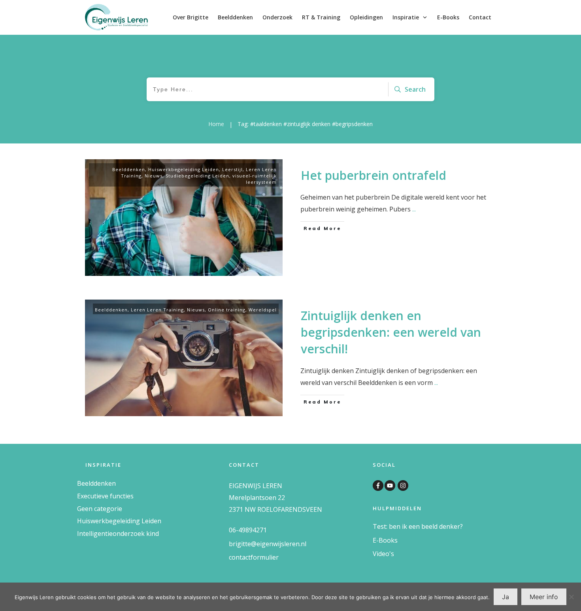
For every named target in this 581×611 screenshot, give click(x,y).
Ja (505, 597)
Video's (383, 553)
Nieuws (153, 176)
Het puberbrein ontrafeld (373, 175)
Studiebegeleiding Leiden (197, 176)
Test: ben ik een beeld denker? (418, 526)
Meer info (544, 597)
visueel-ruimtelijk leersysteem (254, 179)
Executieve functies (105, 496)
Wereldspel (263, 310)
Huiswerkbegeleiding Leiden (183, 169)
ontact (241, 557)
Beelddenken (128, 169)
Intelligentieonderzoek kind (118, 533)
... (414, 209)
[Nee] (571, 597)
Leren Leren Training (157, 310)
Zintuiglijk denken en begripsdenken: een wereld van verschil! (391, 332)
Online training (226, 310)
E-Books (385, 540)
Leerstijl (232, 169)
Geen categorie (99, 508)
